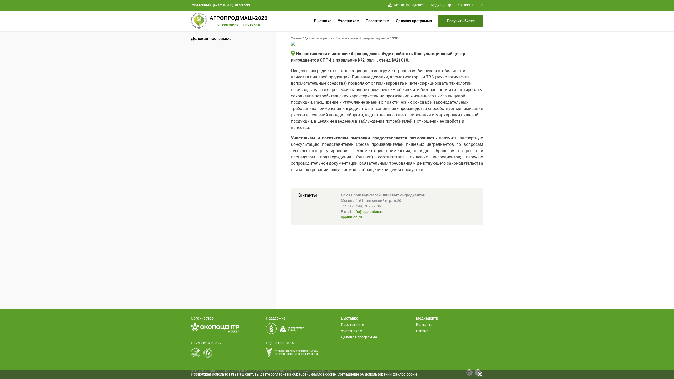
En (481, 5)
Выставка (322, 21)
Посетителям (377, 21)
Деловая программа (414, 21)
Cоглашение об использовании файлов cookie (378, 374)
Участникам (348, 21)
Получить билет (461, 21)
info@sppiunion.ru (368, 212)
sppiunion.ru (351, 217)
